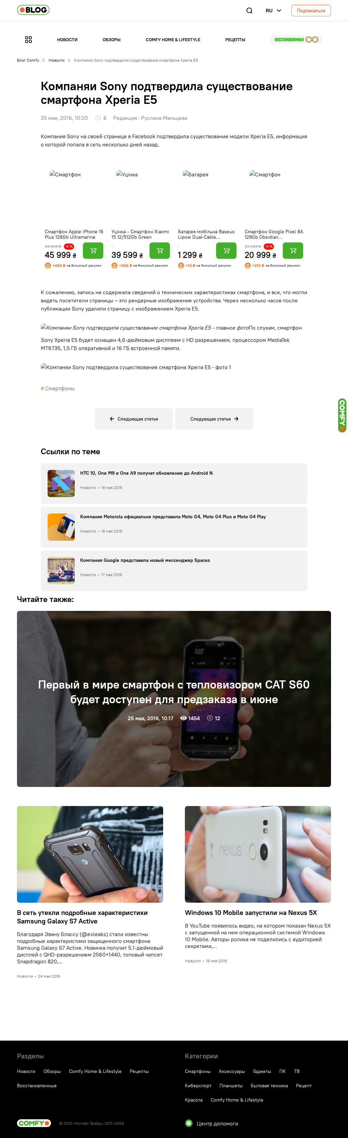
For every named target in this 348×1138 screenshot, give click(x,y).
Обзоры (112, 39)
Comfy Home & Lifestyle (173, 39)
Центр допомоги (217, 1123)
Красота (194, 1100)
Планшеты (231, 1085)
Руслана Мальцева (164, 117)
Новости (67, 39)
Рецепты (235, 39)
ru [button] (269, 10)
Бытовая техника (269, 1085)
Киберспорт (198, 1085)
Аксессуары (232, 1071)
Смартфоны (59, 388)
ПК (282, 1071)
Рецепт (304, 1085)
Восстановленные (297, 39)
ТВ (297, 1071)
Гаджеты (262, 1071)
